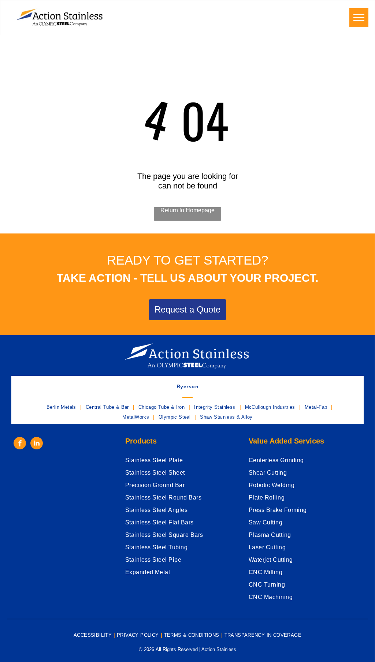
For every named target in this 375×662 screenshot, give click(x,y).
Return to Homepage (187, 210)
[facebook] (20, 444)
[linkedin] (36, 444)
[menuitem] (187, 386)
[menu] (358, 17)
